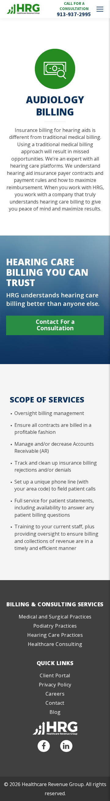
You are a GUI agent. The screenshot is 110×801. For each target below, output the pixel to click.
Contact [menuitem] (55, 703)
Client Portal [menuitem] (55, 675)
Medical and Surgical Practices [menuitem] (55, 616)
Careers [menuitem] (55, 693)
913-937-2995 (74, 14)
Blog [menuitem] (55, 712)
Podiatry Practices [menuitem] (55, 625)
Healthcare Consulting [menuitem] (55, 644)
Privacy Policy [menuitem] (55, 684)
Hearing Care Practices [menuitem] (55, 635)
